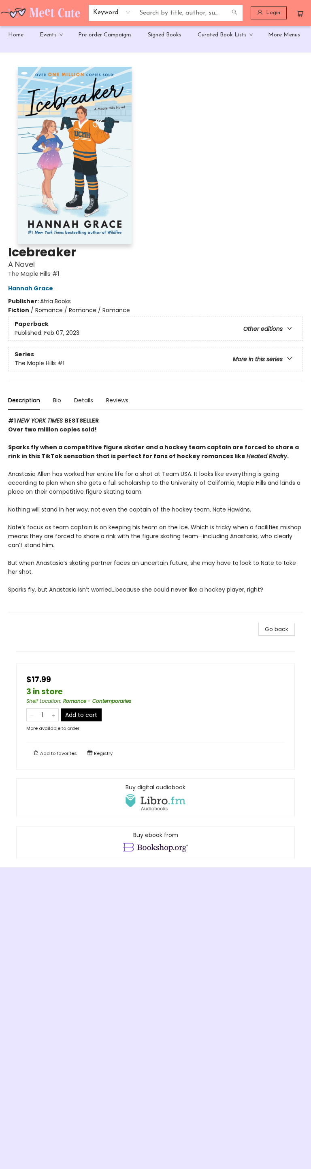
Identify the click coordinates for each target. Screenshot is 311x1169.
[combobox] (112, 12)
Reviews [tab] (117, 400)
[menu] (155, 35)
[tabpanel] (155, 514)
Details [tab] (83, 400)
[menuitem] (16, 35)
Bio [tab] (57, 400)
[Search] (234, 13)
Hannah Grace (30, 288)
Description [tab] (24, 400)
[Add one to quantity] (53, 714)
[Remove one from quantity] (32, 714)
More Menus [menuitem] (284, 35)
